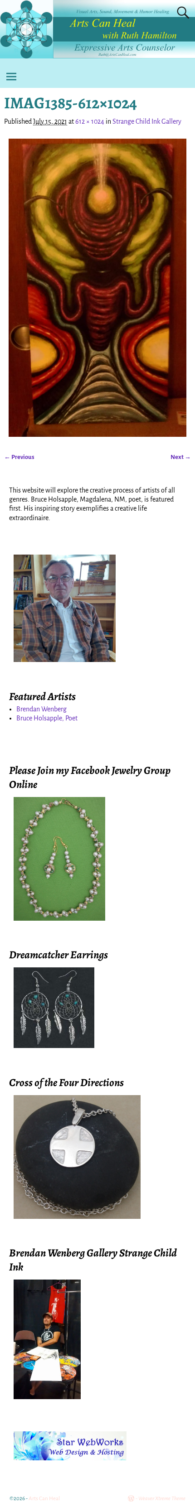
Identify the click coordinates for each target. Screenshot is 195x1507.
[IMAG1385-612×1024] (97, 287)
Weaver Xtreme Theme (161, 1499)
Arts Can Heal (44, 1499)
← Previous (19, 457)
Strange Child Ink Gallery (146, 121)
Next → (181, 457)
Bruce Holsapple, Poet (47, 718)
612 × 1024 (89, 121)
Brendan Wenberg (41, 709)
